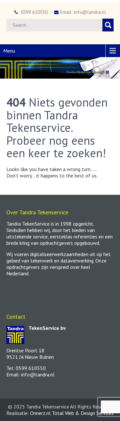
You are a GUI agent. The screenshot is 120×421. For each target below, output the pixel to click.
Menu (9, 50)
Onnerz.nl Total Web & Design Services (72, 413)
